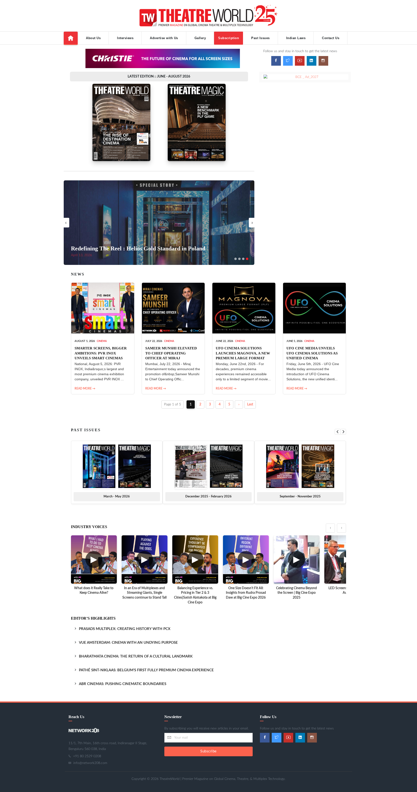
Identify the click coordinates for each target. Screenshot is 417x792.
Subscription (228, 38)
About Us (93, 38)
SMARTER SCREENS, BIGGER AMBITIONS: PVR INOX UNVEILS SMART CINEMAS (101, 353)
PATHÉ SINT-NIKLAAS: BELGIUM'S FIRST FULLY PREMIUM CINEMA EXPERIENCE (146, 670)
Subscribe (208, 751)
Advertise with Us (164, 38)
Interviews (125, 38)
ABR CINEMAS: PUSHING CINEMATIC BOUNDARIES (122, 684)
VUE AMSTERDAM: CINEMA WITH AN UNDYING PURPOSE (128, 642)
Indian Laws (296, 38)
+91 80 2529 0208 (87, 756)
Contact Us (330, 38)
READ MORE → (85, 388)
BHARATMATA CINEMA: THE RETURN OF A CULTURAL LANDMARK (136, 656)
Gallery (200, 38)
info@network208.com (90, 763)
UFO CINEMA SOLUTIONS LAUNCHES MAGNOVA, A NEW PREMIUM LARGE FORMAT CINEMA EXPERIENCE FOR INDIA (243, 358)
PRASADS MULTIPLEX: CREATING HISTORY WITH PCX (124, 629)
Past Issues (260, 38)
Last (250, 404)
